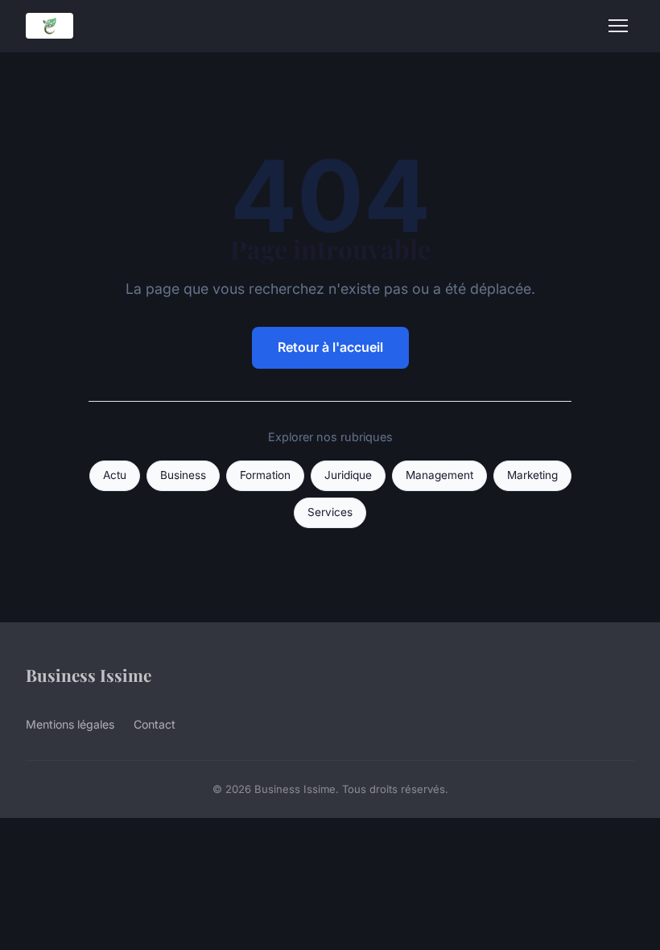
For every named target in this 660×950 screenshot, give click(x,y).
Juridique (348, 475)
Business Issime (88, 674)
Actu (114, 475)
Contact (154, 724)
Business (183, 475)
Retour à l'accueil (330, 347)
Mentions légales (70, 724)
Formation (265, 475)
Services (330, 512)
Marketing (532, 475)
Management (439, 475)
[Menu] (618, 26)
